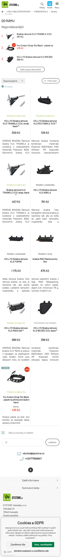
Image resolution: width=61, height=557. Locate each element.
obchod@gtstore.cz (33, 453)
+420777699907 (33, 458)
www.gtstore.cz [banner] (11, 5)
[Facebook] (30, 469)
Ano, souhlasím (43, 544)
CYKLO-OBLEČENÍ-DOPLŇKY (18, 11)
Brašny (54, 11)
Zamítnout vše (18, 544)
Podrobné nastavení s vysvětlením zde (30, 550)
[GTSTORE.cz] (2, 11)
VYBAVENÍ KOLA (41, 11)
